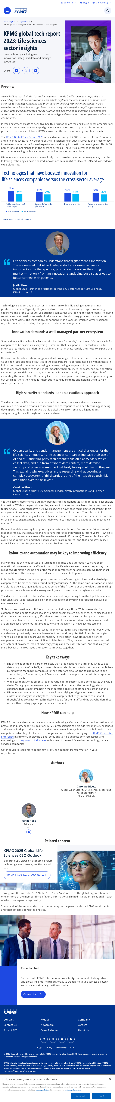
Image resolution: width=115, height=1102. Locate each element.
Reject (101, 1096)
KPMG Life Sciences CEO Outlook (27, 875)
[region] (57, 1088)
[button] (28, 831)
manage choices (42, 1090)
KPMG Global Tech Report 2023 (24, 137)
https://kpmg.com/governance (21, 1071)
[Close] (110, 1079)
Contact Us (29, 994)
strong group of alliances (31, 740)
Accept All (80, 1096)
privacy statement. (73, 1090)
